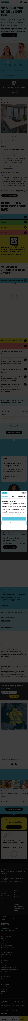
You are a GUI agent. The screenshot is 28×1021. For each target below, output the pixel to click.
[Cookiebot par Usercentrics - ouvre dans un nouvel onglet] (21, 493)
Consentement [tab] (4, 496)
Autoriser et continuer (14, 518)
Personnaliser (13, 522)
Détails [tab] (12, 496)
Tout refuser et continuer (14, 527)
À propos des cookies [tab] (22, 496)
